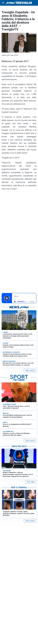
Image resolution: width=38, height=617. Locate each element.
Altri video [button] (31, 482)
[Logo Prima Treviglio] (19, 2)
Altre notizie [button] (30, 370)
